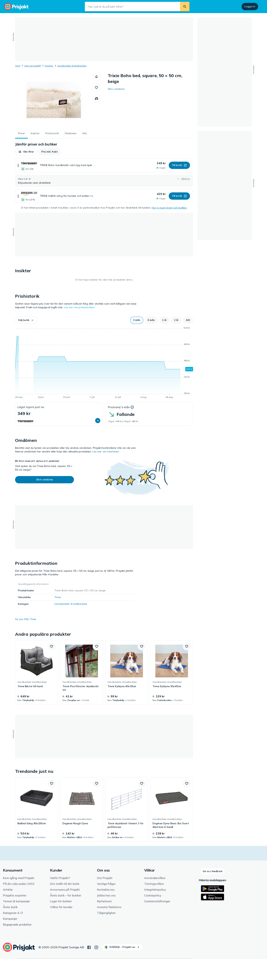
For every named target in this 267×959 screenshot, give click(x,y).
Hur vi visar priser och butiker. (169, 207)
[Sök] (184, 6)
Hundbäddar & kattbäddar (72, 65)
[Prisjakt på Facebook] (89, 947)
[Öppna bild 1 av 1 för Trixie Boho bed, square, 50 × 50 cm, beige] (53, 100)
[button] (96, 77)
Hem (17, 65)
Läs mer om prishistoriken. (79, 307)
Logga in (249, 6)
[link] (36, 672)
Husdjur (49, 65)
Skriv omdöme (116, 89)
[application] (104, 363)
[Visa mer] (18, 165)
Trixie (57, 597)
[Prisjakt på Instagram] (96, 947)
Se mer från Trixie (25, 619)
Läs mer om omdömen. (106, 451)
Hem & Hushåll (32, 65)
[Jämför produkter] (96, 99)
